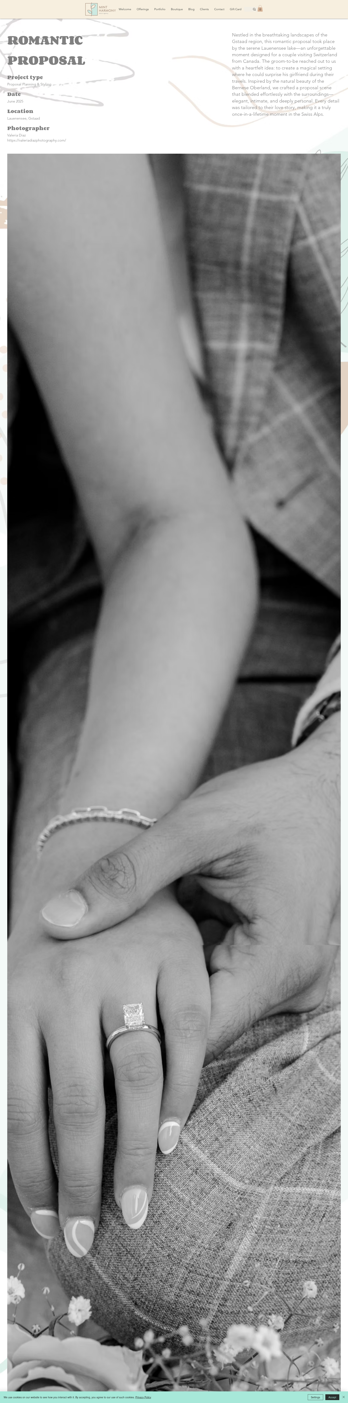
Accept (332, 1397)
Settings (315, 1397)
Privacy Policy (143, 1397)
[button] (260, 8)
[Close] (343, 1397)
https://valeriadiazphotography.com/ (36, 140)
